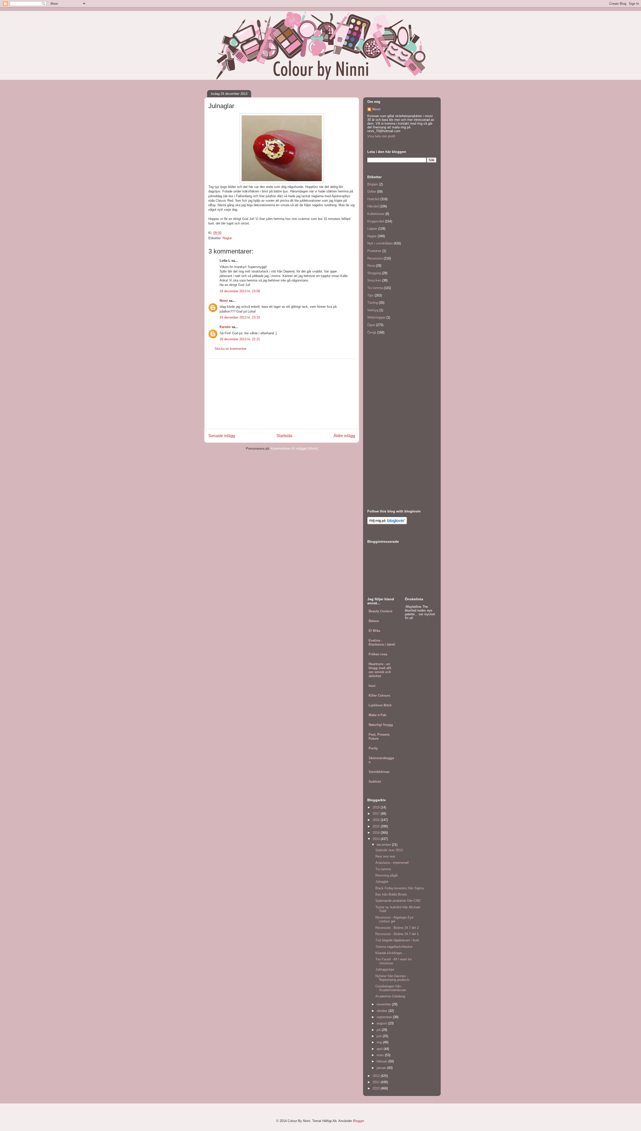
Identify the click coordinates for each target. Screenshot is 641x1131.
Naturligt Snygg (381, 725)
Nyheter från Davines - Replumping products (392, 978)
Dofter (371, 191)
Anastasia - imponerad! (392, 863)
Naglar (227, 238)
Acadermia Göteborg (390, 996)
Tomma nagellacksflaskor (393, 947)
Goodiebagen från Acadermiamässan (390, 988)
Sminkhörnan (379, 772)
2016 (377, 820)
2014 (377, 832)
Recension (375, 258)
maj (380, 1042)
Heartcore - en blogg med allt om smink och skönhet (380, 670)
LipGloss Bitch (380, 705)
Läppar (372, 228)
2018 (377, 807)
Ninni (224, 301)
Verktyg (372, 310)
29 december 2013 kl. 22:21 (240, 339)
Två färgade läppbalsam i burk (397, 940)
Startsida (284, 436)
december (384, 844)
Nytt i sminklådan (380, 243)
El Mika (374, 631)
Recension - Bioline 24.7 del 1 (397, 934)
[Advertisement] (281, 394)
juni (380, 1036)
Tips (370, 295)
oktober (382, 1011)
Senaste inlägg (221, 436)
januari (382, 1068)
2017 (377, 813)
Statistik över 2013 (389, 850)
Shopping (374, 273)
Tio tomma (375, 288)
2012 (377, 1076)
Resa (371, 265)
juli (379, 1030)
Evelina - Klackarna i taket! (382, 642)
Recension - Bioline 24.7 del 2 (397, 928)
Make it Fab (377, 715)
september (385, 1017)
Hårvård (373, 206)
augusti (382, 1023)
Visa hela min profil (381, 136)
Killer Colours (379, 695)
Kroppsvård (375, 221)
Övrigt (371, 332)
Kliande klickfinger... (390, 953)
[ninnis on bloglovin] (387, 523)
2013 (377, 839)
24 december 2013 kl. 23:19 (240, 317)
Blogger (358, 1121)
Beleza (374, 621)
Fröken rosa (378, 654)
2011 (377, 1082)
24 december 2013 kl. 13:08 (240, 291)
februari (382, 1061)
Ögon (371, 325)
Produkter (374, 251)
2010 (377, 1088)
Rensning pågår (386, 875)
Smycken (374, 280)
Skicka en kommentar (230, 349)
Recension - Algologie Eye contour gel (394, 919)
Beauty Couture (380, 611)
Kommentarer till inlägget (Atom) (294, 448)
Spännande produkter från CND (397, 901)
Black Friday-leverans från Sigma (399, 888)
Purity (373, 748)
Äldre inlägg (344, 436)
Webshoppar (376, 317)
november (384, 1004)
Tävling (372, 303)
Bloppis (372, 184)
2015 (377, 826)
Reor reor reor (385, 856)
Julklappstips (384, 969)
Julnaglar (381, 882)
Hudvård (373, 199)
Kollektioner (375, 214)
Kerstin (225, 327)
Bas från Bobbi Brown (391, 894)
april (380, 1049)
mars (381, 1055)
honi (372, 686)
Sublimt (375, 781)
